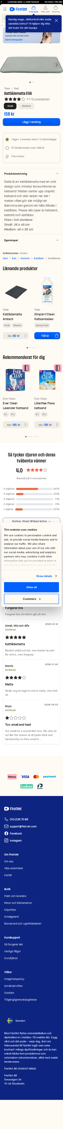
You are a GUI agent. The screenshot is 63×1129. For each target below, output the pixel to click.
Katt (16, 88)
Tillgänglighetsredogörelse (20, 1000)
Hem (5, 258)
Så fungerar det (13, 944)
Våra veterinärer (13, 868)
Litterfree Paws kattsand (44, 405)
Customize (29, 598)
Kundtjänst (11, 958)
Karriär (8, 875)
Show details (44, 575)
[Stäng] (56, 20)
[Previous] (6, 64)
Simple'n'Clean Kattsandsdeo (44, 316)
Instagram (16, 840)
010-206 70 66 (19, 819)
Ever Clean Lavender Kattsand (15, 405)
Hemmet (25, 258)
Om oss (8, 861)
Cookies (9, 993)
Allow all (31, 587)
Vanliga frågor (12, 951)
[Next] (56, 64)
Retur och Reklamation (18, 903)
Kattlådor (39, 258)
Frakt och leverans (15, 896)
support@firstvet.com (23, 826)
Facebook (16, 833)
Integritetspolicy (14, 979)
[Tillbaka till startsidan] (18, 9)
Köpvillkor (10, 910)
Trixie (7, 88)
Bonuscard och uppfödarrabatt (22, 923)
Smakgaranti (11, 917)
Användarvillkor (13, 986)
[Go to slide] (27, 347)
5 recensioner (40, 99)
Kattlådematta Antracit (12, 316)
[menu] (5, 9)
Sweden (20, 1021)
